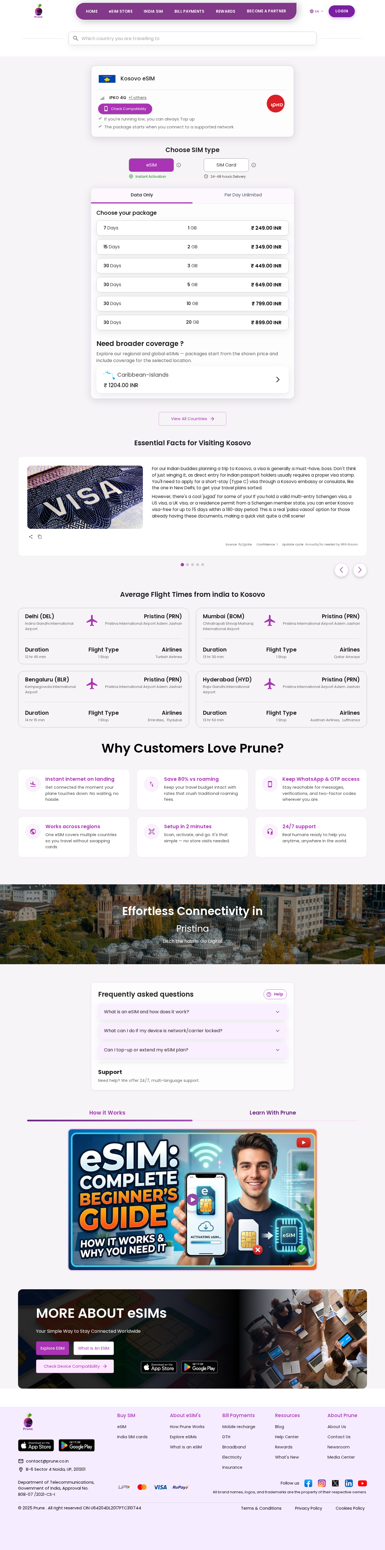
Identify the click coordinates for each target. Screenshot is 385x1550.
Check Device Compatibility (72, 1366)
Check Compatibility (128, 108)
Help (278, 994)
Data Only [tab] (142, 195)
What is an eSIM (93, 1348)
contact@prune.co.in (47, 1461)
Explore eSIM (53, 1348)
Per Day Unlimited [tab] (243, 195)
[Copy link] (39, 536)
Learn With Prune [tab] (273, 1113)
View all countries (189, 419)
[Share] (30, 536)
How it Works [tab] (107, 1113)
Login (341, 11)
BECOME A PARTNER (266, 11)
